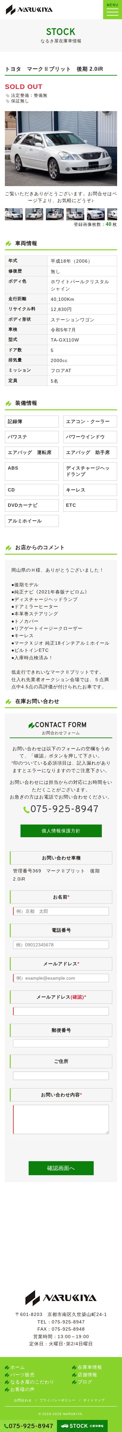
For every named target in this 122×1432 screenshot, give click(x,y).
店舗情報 (87, 1374)
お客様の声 (22, 1389)
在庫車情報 (90, 1367)
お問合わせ (23, 1400)
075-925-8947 (64, 810)
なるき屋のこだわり (32, 1381)
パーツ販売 (22, 1374)
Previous (7, 214)
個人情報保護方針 (61, 830)
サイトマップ (94, 1400)
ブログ (85, 1381)
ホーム (17, 1367)
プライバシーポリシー (57, 1400)
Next (114, 214)
